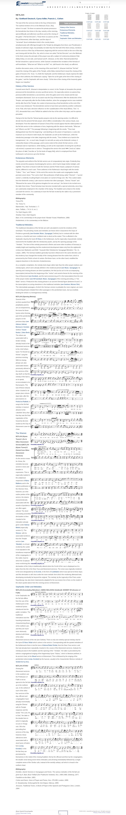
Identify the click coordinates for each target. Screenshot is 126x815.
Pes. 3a (36, 53)
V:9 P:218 (98, 30)
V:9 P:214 (89, 22)
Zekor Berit (25, 332)
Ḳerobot (26, 327)
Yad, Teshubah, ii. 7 (32, 206)
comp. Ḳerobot (34, 659)
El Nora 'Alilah (28, 642)
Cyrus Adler (41, 19)
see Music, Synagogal (69, 268)
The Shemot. (64, 36)
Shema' (18, 533)
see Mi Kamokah (36, 279)
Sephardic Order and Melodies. (71, 38)
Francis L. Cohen (55, 19)
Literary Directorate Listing (23, 813)
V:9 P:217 (89, 30)
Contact (108, 812)
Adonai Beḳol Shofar (50, 645)
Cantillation (55, 572)
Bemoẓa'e (19, 327)
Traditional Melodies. (67, 33)
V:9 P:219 (106, 30)
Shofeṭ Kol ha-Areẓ (22, 662)
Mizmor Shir (75, 284)
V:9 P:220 (89, 39)
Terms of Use (101, 812)
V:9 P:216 (106, 22)
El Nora (38, 239)
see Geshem (65, 284)
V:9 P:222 (106, 39)
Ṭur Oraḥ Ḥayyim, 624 (23, 212)
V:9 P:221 (98, 39)
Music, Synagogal (46, 233)
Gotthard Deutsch (27, 19)
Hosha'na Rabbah (22, 401)
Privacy (95, 812)
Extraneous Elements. (67, 30)
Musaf (34, 656)
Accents (38, 572)
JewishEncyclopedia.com (31, 3)
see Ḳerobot (35, 233)
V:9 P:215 (98, 22)
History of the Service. (67, 27)
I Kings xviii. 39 (62, 178)
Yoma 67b (19, 201)
